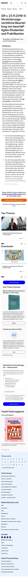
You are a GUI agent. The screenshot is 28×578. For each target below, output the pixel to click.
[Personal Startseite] (5, 3)
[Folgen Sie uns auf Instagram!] (7, 537)
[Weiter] (25, 243)
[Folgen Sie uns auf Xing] (5, 537)
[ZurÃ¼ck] (21, 243)
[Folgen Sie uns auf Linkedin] (2, 537)
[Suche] (21, 2)
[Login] (25, 2)
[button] (14, 200)
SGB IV (20, 80)
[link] (3, 9)
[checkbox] (4, 395)
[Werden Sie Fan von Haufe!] (10, 537)
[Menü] (11, 2)
